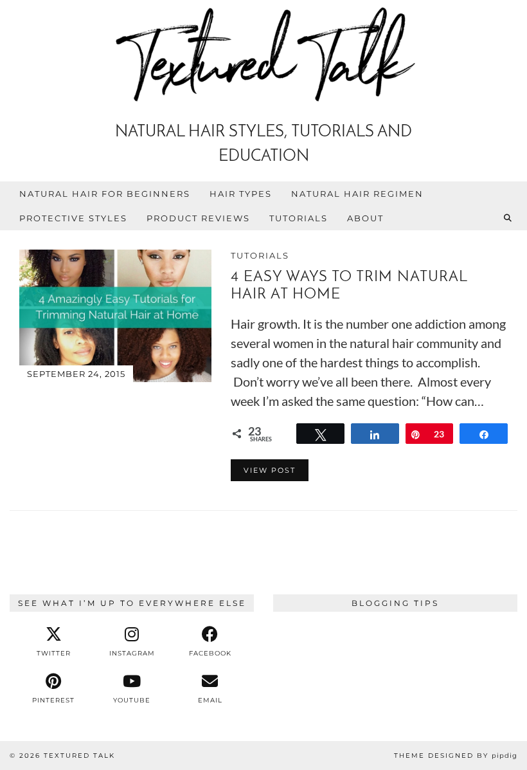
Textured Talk (79, 755)
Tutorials (298, 218)
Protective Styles (73, 218)
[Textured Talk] (263, 57)
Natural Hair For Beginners (104, 193)
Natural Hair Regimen (357, 193)
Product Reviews (198, 218)
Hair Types (241, 193)
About (365, 218)
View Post (270, 470)
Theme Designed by (455, 755)
